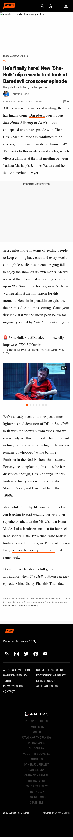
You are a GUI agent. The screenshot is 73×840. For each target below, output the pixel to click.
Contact (9, 691)
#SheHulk (16, 337)
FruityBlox (36, 791)
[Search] (43, 6)
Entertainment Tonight (50, 321)
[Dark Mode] (50, 6)
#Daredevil (38, 337)
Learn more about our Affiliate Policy (20, 605)
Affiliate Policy (47, 686)
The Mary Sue (37, 780)
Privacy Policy (13, 686)
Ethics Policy (45, 680)
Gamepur (37, 732)
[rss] (7, 654)
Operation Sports (36, 775)
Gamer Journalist (36, 764)
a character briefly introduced (33, 550)
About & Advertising (17, 669)
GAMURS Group (62, 812)
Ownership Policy (15, 675)
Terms (7, 680)
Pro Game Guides (36, 721)
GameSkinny (36, 770)
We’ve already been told (21, 416)
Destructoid (36, 759)
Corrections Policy (49, 669)
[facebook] (36, 654)
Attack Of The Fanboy (36, 737)
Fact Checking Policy (51, 675)
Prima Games (36, 743)
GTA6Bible (36, 802)
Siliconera (36, 748)
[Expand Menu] (58, 6)
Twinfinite (36, 726)
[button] (27, 405)
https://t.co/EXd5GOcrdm (22, 344)
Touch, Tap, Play (37, 786)
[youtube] (45, 654)
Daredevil (37, 115)
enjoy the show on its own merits (31, 271)
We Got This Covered (36, 753)
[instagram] (16, 654)
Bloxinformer (36, 797)
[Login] (66, 6)
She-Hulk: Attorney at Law (24, 122)
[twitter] (26, 654)
